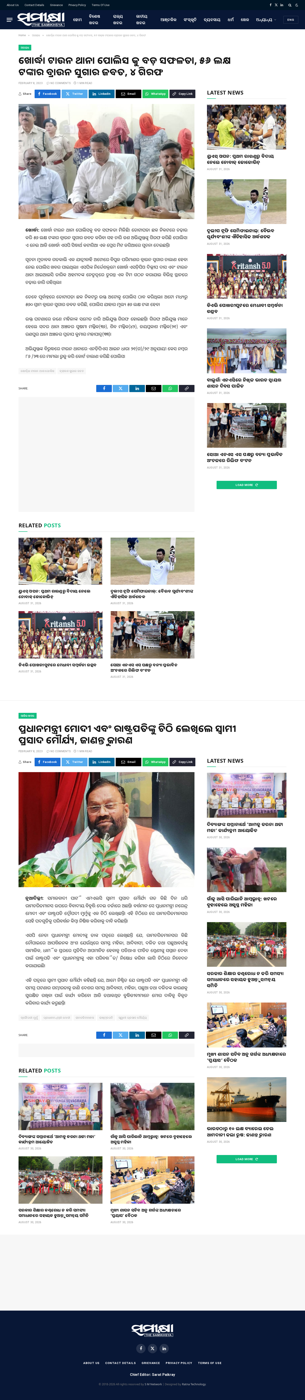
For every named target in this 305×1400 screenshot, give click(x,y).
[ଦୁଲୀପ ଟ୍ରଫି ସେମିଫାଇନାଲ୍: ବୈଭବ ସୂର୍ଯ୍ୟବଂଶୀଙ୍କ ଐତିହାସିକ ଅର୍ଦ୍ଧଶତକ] (152, 561)
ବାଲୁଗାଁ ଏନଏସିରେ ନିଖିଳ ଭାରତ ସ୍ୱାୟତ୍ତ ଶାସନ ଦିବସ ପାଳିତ (244, 383)
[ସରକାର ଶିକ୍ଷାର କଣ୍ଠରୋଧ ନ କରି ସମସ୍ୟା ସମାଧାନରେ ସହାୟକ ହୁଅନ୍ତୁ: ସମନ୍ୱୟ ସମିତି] (60, 1180)
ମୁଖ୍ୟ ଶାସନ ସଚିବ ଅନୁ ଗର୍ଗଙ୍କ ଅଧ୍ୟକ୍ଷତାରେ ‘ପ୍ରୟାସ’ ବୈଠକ (146, 1212)
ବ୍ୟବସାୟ (212, 19)
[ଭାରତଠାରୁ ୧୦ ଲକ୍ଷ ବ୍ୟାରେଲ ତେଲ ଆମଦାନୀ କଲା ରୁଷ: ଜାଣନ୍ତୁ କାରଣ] (246, 1099)
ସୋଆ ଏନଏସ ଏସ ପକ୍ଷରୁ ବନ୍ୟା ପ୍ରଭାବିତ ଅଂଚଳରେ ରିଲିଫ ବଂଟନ (144, 667)
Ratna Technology (194, 1384)
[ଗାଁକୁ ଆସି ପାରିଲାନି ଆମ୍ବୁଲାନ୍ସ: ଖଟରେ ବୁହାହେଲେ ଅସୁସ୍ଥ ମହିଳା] (152, 1106)
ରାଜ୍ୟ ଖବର (118, 19)
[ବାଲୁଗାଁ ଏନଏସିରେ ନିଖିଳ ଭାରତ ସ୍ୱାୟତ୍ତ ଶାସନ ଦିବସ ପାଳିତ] (246, 350)
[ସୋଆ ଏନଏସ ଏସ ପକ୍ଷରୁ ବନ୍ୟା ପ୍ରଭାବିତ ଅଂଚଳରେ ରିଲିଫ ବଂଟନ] (152, 635)
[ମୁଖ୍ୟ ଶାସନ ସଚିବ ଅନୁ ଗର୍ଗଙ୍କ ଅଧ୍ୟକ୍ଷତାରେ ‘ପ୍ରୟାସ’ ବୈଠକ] (152, 1180)
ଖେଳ (245, 19)
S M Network (153, 1384)
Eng (290, 19)
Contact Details (34, 5)
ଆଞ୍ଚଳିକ (169, 19)
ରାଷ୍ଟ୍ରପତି (106, 1017)
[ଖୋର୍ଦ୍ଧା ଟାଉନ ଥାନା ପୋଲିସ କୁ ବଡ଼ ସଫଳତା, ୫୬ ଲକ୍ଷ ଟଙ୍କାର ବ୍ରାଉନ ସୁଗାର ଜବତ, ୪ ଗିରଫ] (106, 161)
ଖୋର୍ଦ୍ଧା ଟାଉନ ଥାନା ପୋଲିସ (37, 371)
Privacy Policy (77, 5)
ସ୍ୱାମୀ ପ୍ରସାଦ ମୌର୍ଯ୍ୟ (133, 1017)
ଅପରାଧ (25, 47)
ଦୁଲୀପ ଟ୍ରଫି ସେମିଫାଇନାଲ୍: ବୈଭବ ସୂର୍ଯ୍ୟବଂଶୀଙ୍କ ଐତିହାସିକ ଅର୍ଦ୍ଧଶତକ (152, 593)
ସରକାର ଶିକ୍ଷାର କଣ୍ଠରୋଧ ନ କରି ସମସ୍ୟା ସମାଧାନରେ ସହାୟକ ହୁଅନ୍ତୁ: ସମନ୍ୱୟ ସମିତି (54, 1212)
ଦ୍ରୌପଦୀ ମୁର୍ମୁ (29, 1017)
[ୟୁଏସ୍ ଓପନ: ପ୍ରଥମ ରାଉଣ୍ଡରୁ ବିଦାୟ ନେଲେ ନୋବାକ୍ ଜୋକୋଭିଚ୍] (60, 561)
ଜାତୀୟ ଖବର (142, 19)
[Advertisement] (106, 454)
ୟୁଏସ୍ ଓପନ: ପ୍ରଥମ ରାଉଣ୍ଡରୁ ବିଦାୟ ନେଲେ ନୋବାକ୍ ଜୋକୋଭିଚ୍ (55, 593)
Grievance (56, 5)
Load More (245, 485)
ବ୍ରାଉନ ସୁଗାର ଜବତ (72, 371)
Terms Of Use (100, 5)
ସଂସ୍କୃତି (190, 19)
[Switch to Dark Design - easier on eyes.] (296, 5)
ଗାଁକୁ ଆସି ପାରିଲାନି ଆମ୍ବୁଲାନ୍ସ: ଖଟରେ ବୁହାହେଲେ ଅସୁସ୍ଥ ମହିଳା (151, 1139)
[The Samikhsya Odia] (41, 19)
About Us (13, 5)
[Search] (290, 5)
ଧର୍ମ (231, 19)
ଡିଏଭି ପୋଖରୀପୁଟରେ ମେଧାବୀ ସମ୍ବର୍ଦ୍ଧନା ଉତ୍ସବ (57, 664)
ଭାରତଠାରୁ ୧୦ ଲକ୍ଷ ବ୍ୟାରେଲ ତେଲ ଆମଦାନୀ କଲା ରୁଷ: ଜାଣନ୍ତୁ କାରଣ (240, 1131)
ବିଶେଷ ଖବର (94, 19)
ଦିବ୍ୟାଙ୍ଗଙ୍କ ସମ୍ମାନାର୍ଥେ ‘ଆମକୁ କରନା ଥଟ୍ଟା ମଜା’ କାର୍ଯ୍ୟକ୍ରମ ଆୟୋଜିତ (57, 1139)
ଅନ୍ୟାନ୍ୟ (264, 19)
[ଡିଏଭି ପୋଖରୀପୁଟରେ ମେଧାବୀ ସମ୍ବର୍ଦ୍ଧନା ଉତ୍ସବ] (60, 635)
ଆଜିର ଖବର (27, 715)
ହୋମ (77, 19)
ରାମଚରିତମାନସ (85, 1017)
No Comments (60, 83)
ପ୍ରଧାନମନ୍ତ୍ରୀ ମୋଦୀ (57, 1017)
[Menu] (10, 20)
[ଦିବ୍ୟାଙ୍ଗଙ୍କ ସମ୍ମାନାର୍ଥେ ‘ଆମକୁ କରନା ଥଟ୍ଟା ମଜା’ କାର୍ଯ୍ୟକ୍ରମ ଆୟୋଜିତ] (60, 1106)
